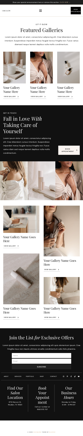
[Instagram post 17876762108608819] (76, 424)
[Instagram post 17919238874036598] (35, 424)
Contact (53, 376)
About (6, 376)
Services (18, 376)
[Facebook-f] (71, 376)
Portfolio (30, 376)
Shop (42, 376)
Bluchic (52, 432)
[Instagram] (63, 376)
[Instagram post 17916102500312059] (48, 424)
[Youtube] (78, 376)
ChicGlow (37, 432)
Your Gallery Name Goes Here (19, 239)
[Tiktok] (74, 376)
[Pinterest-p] (67, 376)
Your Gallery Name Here (11, 89)
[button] (2, 181)
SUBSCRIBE (41, 367)
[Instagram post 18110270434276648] (62, 424)
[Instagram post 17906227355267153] (21, 424)
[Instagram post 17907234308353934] (7, 424)
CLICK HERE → (65, 2)
